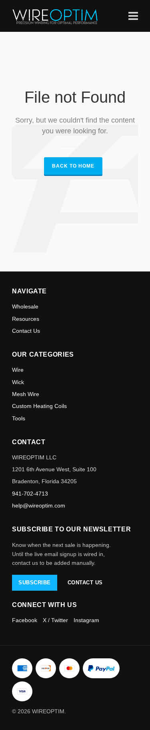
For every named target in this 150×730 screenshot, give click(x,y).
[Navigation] (133, 15)
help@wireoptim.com (38, 505)
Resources (25, 319)
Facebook (24, 620)
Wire (18, 370)
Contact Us (26, 331)
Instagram (86, 620)
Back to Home (73, 166)
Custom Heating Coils (39, 406)
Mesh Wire (25, 394)
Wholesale (25, 306)
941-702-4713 (30, 493)
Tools (18, 418)
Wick (18, 382)
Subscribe (34, 583)
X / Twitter (55, 620)
